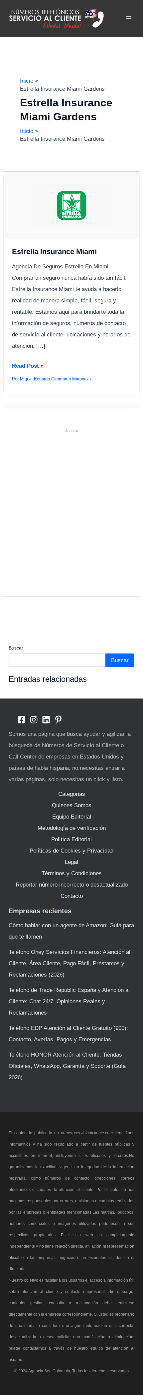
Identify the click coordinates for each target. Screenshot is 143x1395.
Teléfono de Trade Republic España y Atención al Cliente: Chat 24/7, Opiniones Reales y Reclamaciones (69, 1001)
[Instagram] (34, 720)
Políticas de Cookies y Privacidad (71, 851)
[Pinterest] (58, 720)
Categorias (71, 794)
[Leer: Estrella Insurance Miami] (71, 205)
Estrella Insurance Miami (54, 251)
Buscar (16, 647)
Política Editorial (71, 839)
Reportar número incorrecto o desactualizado (72, 885)
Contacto (72, 896)
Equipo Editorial (71, 817)
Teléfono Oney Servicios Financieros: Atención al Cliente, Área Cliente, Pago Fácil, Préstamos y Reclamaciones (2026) (69, 963)
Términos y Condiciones (72, 873)
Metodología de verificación (72, 828)
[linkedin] (46, 720)
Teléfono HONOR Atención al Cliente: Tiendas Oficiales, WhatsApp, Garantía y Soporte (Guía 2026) (67, 1066)
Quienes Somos (71, 805)
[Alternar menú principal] (129, 18)
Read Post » (28, 367)
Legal (71, 862)
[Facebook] (21, 720)
